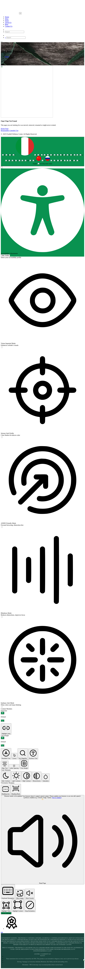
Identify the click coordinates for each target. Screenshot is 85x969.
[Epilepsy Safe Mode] (2, 707)
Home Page (4, 129)
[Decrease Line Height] (2, 745)
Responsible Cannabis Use (9, 130)
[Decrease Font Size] (2, 720)
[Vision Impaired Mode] (2, 347)
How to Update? (57, 797)
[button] (1, 167)
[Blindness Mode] (2, 617)
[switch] (2, 347)
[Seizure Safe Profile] (2, 437)
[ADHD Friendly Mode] (2, 527)
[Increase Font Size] (2, 713)
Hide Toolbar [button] (5, 255)
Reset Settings (6, 913)
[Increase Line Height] (2, 738)
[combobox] (42, 151)
